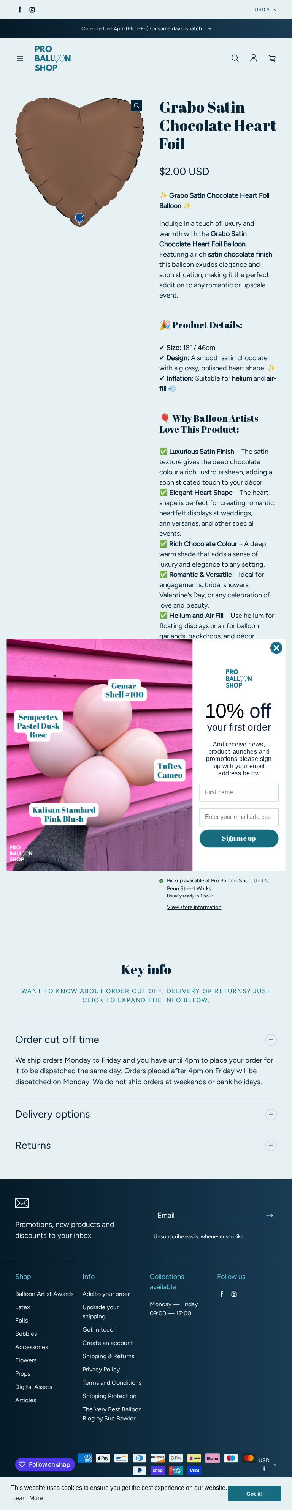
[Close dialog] (276, 648)
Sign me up (239, 838)
